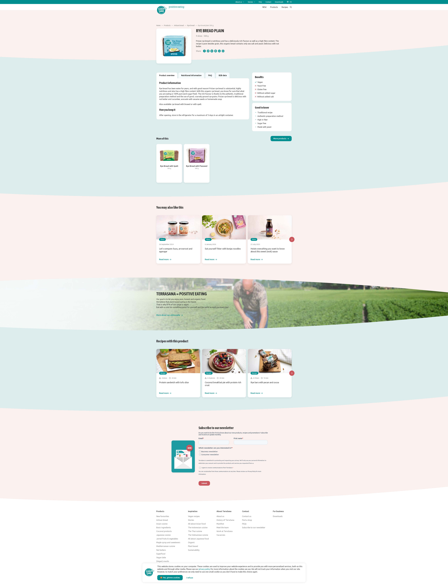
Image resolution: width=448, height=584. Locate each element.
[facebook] (204, 51)
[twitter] (208, 51)
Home (158, 25)
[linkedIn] (219, 51)
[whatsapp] (223, 51)
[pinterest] (215, 51)
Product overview (166, 75)
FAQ (210, 75)
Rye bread (190, 25)
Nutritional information (191, 75)
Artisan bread (179, 25)
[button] (281, 138)
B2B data (223, 75)
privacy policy (204, 569)
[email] (211, 51)
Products (167, 25)
